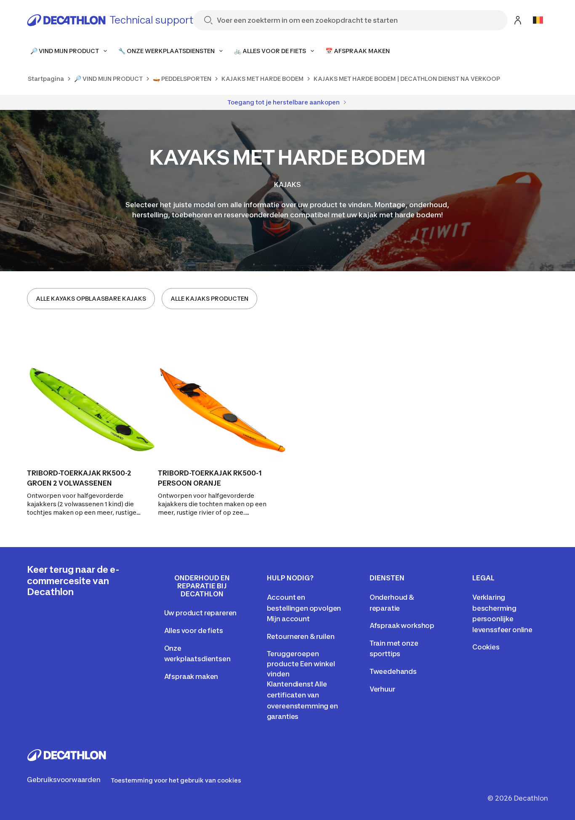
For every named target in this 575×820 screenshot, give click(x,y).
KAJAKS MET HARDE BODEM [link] (262, 78)
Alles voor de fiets (193, 630)
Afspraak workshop (402, 625)
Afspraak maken (191, 676)
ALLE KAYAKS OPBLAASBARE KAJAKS (91, 298)
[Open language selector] (538, 20)
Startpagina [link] (46, 78)
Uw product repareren (200, 613)
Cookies (486, 647)
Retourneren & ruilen (301, 636)
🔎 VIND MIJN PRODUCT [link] (108, 78)
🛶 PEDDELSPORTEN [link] (182, 78)
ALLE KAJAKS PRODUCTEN (209, 298)
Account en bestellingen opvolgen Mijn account (304, 608)
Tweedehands (393, 671)
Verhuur (382, 689)
